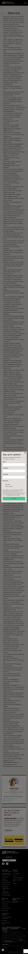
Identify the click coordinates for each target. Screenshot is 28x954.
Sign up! (14, 498)
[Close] (25, 453)
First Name (5, 468)
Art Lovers (7, 484)
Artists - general (8, 486)
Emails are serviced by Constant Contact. (13, 494)
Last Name (5, 474)
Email (4, 461)
